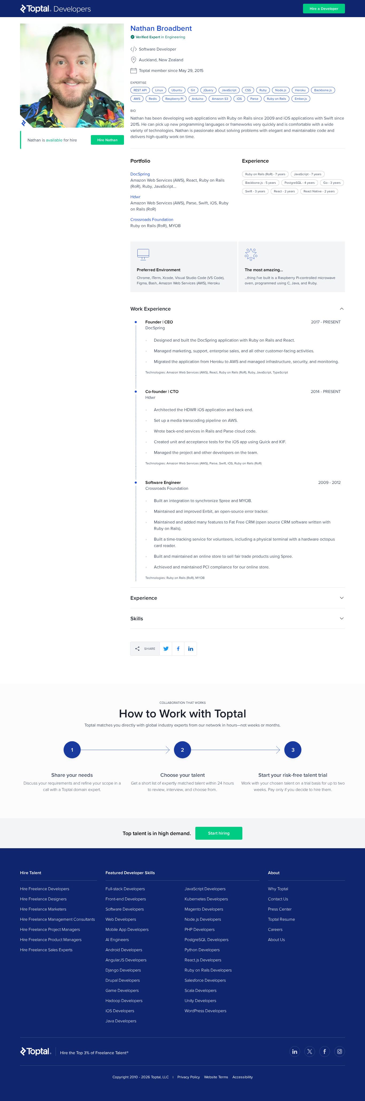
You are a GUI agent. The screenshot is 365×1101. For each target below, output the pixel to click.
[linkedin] (190, 648)
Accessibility (242, 1077)
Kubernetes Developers (206, 899)
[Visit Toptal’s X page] (309, 1051)
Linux (159, 90)
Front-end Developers (126, 899)
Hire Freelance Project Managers (50, 929)
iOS (239, 98)
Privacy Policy (188, 1077)
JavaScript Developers (205, 889)
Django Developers (123, 970)
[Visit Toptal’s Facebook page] (324, 1051)
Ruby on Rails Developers (208, 970)
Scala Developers (200, 990)
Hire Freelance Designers (43, 899)
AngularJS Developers (126, 960)
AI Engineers (117, 939)
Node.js (280, 90)
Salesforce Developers (205, 980)
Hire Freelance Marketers (43, 909)
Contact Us (278, 899)
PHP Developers (200, 929)
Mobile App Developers (127, 929)
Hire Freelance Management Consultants (57, 919)
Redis (153, 98)
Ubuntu (177, 90)
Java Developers (121, 1021)
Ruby (263, 90)
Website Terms (216, 1077)
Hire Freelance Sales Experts (46, 950)
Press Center (280, 909)
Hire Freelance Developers (44, 889)
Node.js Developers (203, 919)
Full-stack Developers (125, 889)
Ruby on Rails (276, 98)
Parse (254, 98)
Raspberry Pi (174, 98)
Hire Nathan (107, 140)
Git (193, 90)
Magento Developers (204, 909)
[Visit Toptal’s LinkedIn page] (294, 1051)
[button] (237, 308)
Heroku (300, 90)
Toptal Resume (281, 919)
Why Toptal (278, 889)
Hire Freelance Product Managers (50, 939)
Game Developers (122, 990)
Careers (275, 929)
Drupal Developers (123, 980)
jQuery (208, 90)
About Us (276, 939)
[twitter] (166, 648)
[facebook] (178, 648)
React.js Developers (203, 960)
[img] (157, 37)
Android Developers (124, 950)
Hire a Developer (324, 8)
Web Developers (121, 919)
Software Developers (125, 909)
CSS (248, 90)
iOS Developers (120, 1011)
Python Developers (202, 950)
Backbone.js (323, 90)
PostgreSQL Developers (206, 939)
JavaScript (229, 90)
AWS (137, 98)
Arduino (197, 98)
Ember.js (301, 98)
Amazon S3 (220, 98)
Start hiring (219, 833)
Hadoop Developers (124, 1000)
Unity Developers (200, 1000)
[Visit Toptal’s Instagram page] (339, 1051)
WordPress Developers (205, 1011)
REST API (140, 90)
